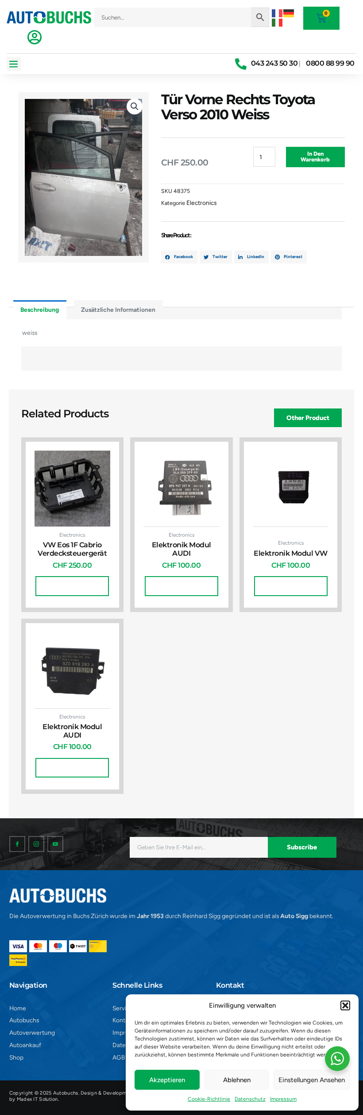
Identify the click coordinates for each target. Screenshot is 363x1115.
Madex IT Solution (37, 1099)
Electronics (201, 202)
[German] (289, 12)
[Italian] (277, 21)
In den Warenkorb (315, 156)
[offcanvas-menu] (34, 37)
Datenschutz (250, 1099)
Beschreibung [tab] (39, 309)
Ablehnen (237, 1080)
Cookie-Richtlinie (209, 1099)
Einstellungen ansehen (311, 1080)
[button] (345, 1005)
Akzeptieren (167, 1080)
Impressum (283, 1099)
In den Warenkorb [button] (72, 585)
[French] (277, 12)
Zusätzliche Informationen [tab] (118, 309)
